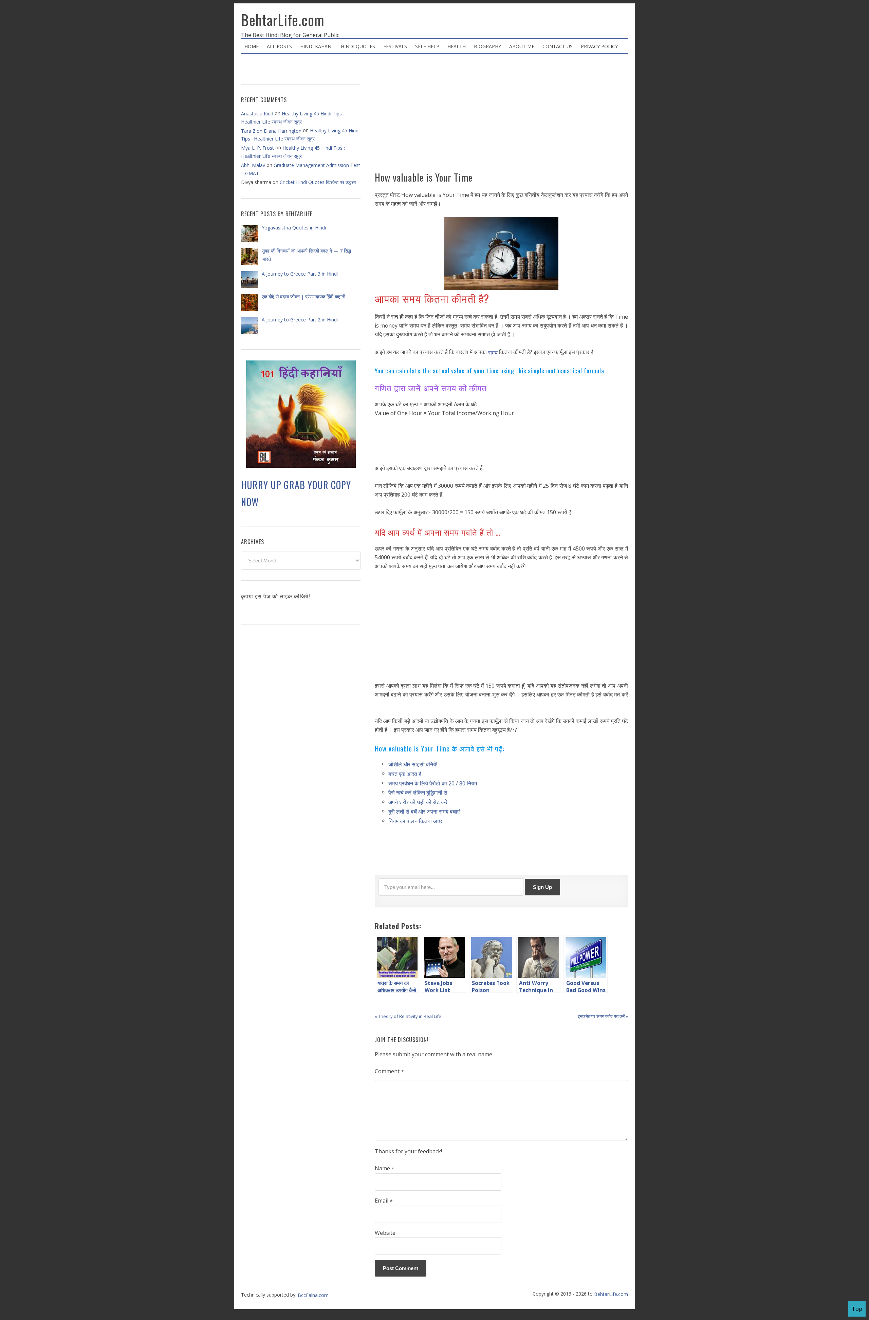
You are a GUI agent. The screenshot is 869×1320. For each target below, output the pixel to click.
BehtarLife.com (283, 19)
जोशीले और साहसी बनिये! (412, 764)
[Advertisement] (501, 115)
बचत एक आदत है (404, 774)
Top (857, 1309)
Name (384, 1169)
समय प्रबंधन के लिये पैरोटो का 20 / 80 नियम (432, 783)
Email (384, 1201)
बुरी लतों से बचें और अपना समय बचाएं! (424, 811)
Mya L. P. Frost (257, 148)
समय (493, 352)
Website (385, 1233)
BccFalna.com (313, 1295)
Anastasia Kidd (257, 113)
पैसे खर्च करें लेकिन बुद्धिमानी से (417, 792)
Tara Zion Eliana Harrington (271, 131)
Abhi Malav (253, 165)
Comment (389, 1071)
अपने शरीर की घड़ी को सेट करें (417, 802)
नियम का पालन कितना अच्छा (416, 820)
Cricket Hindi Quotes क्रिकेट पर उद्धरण (318, 182)
